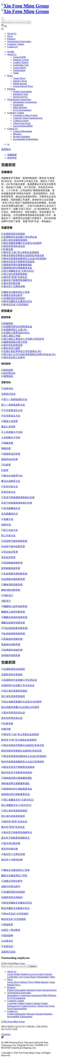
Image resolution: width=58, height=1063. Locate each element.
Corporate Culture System (25, 115)
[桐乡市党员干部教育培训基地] (18, 261)
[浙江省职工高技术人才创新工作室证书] (22, 339)
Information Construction (25, 102)
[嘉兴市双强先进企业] (13, 246)
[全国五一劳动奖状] (7, 323)
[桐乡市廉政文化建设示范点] (16, 301)
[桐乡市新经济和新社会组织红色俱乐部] (22, 255)
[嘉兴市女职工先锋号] (13, 357)
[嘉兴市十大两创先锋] (13, 286)
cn (2, 28)
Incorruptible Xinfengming (25, 139)
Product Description (22, 91)
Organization (19, 70)
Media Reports (20, 83)
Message (17, 134)
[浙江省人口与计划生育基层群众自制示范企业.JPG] (28, 354)
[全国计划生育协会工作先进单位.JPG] (21, 351)
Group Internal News (23, 86)
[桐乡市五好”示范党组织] (14, 304)
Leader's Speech (20, 62)
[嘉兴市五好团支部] (12, 345)
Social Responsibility (23, 126)
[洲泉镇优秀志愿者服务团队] (16, 264)
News (10, 36)
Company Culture (15, 44)
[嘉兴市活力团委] (10, 348)
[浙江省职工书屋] (10, 336)
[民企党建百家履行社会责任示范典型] (21, 243)
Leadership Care (21, 65)
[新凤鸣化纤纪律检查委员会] (16, 268)
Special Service (20, 97)
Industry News (20, 81)
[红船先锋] (7, 249)
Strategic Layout (21, 59)
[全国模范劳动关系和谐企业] (16, 326)
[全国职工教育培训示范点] (15, 332)
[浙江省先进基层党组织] (14, 240)
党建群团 (12, 155)
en (5, 26)
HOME (10, 51)
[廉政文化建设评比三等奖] (15, 292)
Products (11, 39)
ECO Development (22, 110)
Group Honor (19, 67)
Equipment (18, 104)
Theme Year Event (21, 123)
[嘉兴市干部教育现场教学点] (16, 280)
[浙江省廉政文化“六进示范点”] (17, 271)
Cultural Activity (21, 120)
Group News (19, 78)
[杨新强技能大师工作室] (14, 342)
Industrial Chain (20, 94)
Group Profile (19, 57)
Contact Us (12, 46)
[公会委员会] (7, 370)
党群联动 (6, 149)
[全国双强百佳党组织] (13, 234)
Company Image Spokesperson (27, 118)
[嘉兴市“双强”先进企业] (14, 277)
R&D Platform (20, 107)
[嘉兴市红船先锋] (10, 283)
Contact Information (22, 131)
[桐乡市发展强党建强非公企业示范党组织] (23, 258)
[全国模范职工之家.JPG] (14, 329)
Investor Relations (21, 136)
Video (16, 73)
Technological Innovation (19, 41)
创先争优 (12, 158)
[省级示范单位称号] (12, 295)
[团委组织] (7, 376)
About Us (11, 33)
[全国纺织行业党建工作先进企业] (19, 237)
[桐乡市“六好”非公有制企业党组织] (20, 252)
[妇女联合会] (8, 373)
